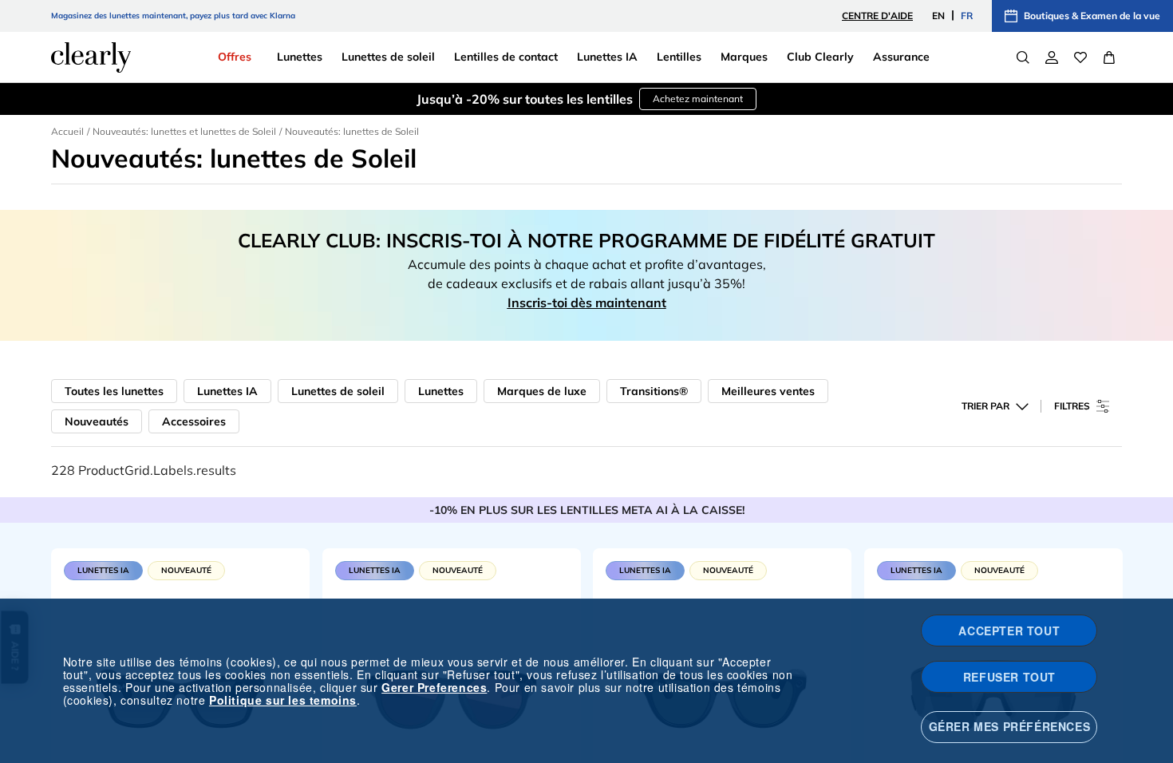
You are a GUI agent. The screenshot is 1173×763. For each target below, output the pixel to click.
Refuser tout (1009, 677)
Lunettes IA (227, 391)
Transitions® (654, 391)
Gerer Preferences (434, 687)
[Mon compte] (1051, 57)
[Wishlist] (1080, 57)
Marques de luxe (541, 391)
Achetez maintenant (698, 99)
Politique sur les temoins (283, 700)
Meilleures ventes (768, 391)
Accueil (67, 131)
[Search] (1023, 57)
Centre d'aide (877, 16)
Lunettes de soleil (338, 391)
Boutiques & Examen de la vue (1092, 16)
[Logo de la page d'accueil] (91, 57)
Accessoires (194, 421)
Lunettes (441, 391)
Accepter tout (1009, 630)
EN (938, 16)
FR (967, 16)
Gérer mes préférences (1010, 726)
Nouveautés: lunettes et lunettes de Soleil (184, 131)
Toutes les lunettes (114, 391)
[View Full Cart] (1109, 57)
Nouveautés (96, 421)
